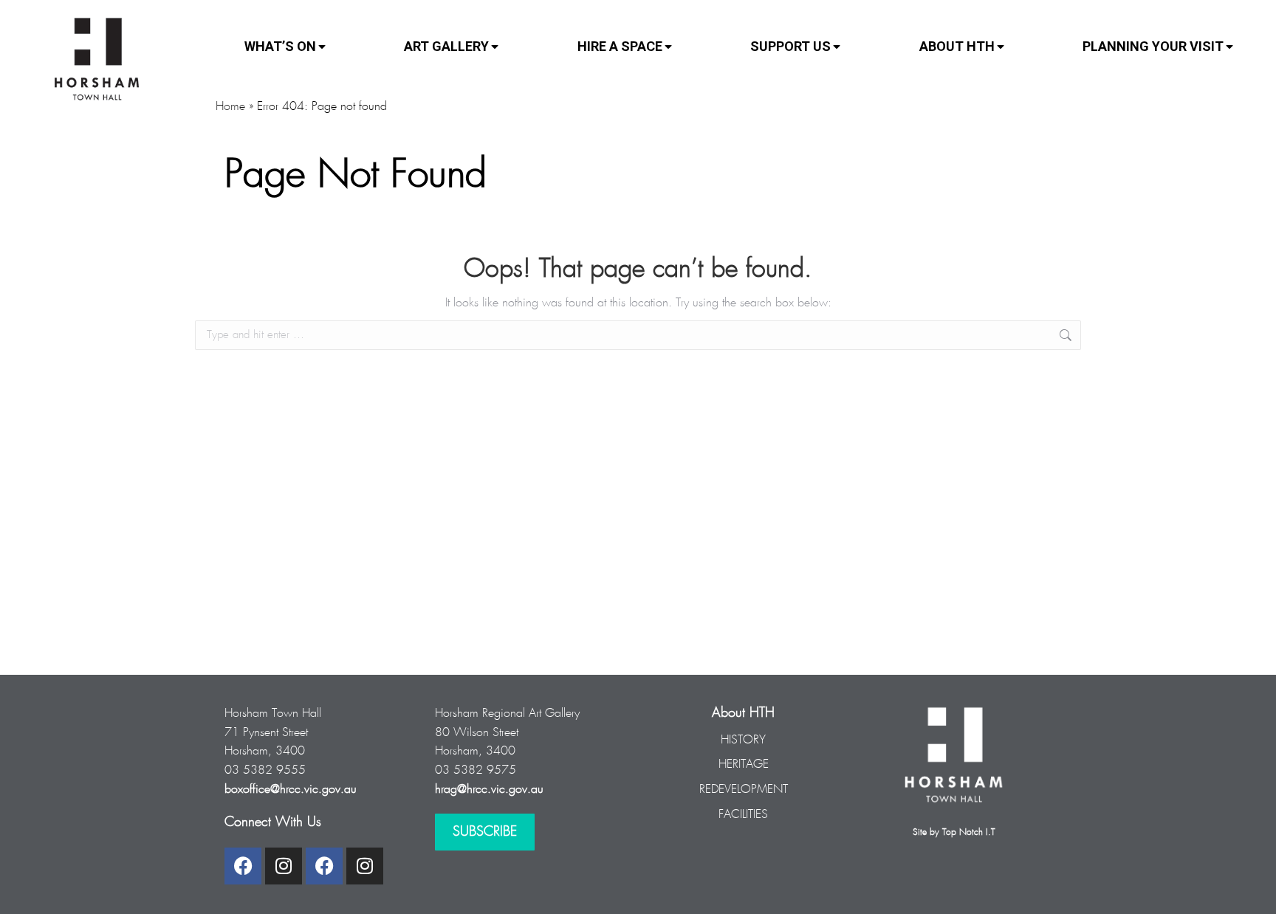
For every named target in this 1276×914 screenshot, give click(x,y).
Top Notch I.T (968, 832)
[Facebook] (242, 866)
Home (230, 106)
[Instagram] (283, 866)
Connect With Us (272, 822)
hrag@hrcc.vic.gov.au (489, 789)
